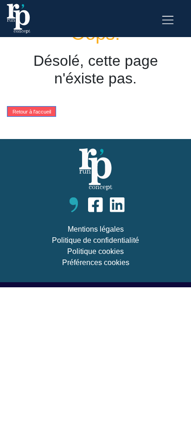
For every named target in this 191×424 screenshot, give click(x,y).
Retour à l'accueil (32, 111)
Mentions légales (96, 229)
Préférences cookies (95, 262)
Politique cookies (95, 251)
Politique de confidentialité (95, 240)
